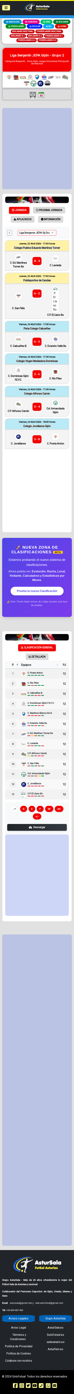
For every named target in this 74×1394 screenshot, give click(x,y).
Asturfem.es (55, 1349)
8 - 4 (37, 261)
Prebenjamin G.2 (26, 40)
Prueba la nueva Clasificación (37, 590)
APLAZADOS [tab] (24, 219)
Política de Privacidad (18, 1346)
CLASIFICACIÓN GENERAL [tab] (38, 647)
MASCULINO (14, 22)
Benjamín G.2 (35, 36)
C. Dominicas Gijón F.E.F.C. (18, 378)
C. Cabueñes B (18, 346)
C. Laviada (55, 265)
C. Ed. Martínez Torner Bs (18, 264)
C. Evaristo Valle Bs (55, 346)
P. (13, 665)
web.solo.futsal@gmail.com (49, 1303)
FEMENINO (33, 22)
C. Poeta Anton (55, 443)
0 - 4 (37, 406)
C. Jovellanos (18, 443)
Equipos (26, 665)
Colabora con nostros (18, 1360)
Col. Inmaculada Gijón (55, 410)
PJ (64, 665)
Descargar (39, 827)
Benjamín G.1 (18, 36)
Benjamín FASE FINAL (22, 31)
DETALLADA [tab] (38, 656)
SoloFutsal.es (55, 1334)
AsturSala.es (55, 1327)
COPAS (63, 26)
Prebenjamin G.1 (54, 36)
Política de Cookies (18, 1353)
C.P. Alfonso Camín (18, 411)
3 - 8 (37, 439)
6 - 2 (37, 293)
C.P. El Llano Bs (55, 314)
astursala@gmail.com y (22, 1303)
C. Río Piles (55, 378)
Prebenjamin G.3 (47, 40)
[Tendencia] (15, 809)
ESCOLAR (36, 26)
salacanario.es (55, 1342)
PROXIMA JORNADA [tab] (50, 210)
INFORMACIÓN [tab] (51, 219)
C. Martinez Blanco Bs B (39, 713)
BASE (48, 22)
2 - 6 (37, 374)
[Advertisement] (37, 149)
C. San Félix (18, 308)
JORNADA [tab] (20, 210)
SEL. (50, 26)
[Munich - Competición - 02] (37, 199)
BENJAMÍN (63, 22)
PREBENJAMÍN (17, 26)
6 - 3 (37, 341)
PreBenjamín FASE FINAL (49, 31)
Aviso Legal (18, 1327)
